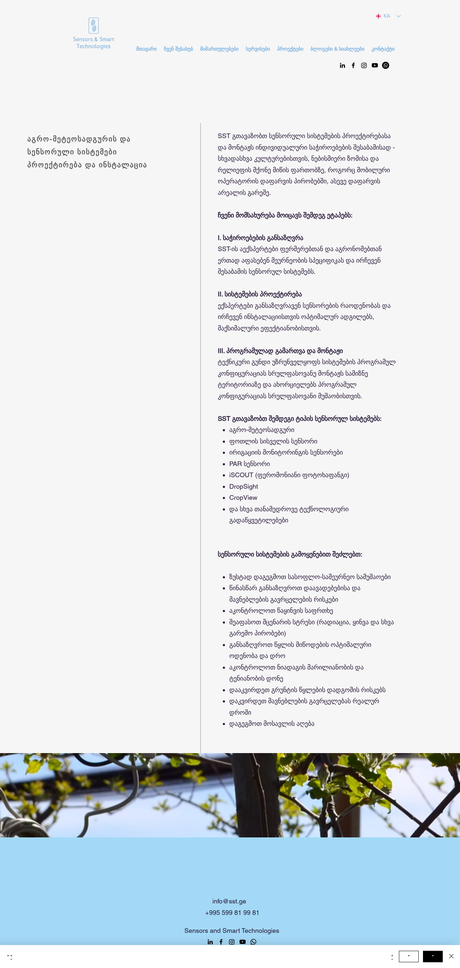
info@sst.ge (229, 901)
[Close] (451, 956)
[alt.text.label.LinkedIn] (342, 65)
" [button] (392, 956)
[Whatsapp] (385, 65)
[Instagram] (364, 65)
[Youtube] (374, 65)
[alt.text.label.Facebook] (353, 65)
